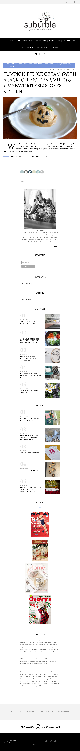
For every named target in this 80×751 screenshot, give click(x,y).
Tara (53, 69)
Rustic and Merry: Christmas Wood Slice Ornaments (29, 358)
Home (12, 41)
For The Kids (27, 64)
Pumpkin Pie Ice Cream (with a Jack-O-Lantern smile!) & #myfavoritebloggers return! (39, 82)
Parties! (47, 64)
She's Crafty (65, 64)
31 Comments (33, 156)
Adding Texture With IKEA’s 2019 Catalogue (29, 322)
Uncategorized (10, 66)
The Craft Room (25, 41)
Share (57, 156)
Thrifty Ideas (27, 48)
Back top (34, 744)
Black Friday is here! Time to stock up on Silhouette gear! (31, 489)
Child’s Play (42, 48)
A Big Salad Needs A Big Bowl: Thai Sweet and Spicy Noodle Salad (29, 341)
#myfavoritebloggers (13, 64)
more (56, 247)
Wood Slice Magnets (29, 470)
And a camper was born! (30, 453)
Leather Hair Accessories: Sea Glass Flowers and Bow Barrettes (31, 437)
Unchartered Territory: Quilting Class (30, 419)
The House (41, 41)
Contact (56, 48)
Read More (16, 156)
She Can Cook (55, 64)
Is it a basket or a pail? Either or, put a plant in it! (30, 375)
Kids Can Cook (38, 64)
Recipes (66, 41)
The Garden (54, 41)
